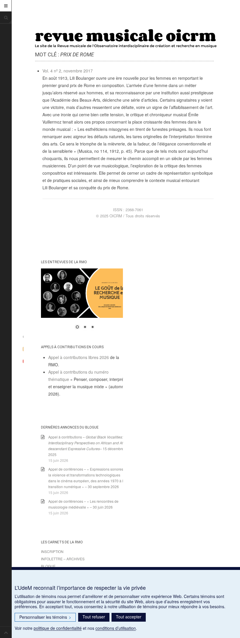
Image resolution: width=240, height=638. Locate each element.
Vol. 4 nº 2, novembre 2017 (67, 71)
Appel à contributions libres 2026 (78, 357)
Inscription (52, 551)
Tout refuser (94, 617)
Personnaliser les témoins (45, 617)
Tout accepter (128, 617)
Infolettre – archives (63, 558)
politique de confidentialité (58, 628)
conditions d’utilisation (115, 628)
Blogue (48, 566)
